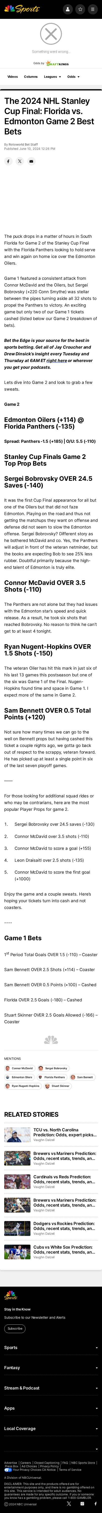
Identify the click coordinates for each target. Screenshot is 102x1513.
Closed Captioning (46, 1463)
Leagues (50, 77)
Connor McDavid (22, 1068)
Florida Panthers (55, 1077)
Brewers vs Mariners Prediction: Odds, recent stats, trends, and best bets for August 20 (64, 1156)
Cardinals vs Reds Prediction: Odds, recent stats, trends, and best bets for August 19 (64, 1179)
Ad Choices (29, 1466)
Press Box (12, 1466)
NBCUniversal (31, 1477)
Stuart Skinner (60, 1086)
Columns (31, 77)
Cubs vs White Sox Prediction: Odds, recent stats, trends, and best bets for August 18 (64, 1250)
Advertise (10, 1463)
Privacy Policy (49, 1466)
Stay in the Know (17, 1309)
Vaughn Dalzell (44, 1140)
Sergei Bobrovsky (56, 1068)
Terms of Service (70, 1470)
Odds (71, 77)
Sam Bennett (85, 1077)
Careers (25, 1463)
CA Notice (49, 1470)
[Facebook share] (8, 161)
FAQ (65, 1463)
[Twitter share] (20, 161)
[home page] (22, 9)
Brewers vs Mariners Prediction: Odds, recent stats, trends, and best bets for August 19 (64, 1203)
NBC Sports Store (83, 1463)
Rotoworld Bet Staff (23, 144)
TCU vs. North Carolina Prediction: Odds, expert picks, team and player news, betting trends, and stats (64, 1132)
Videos (12, 77)
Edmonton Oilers (22, 1077)
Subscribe (15, 1328)
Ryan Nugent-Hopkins (25, 1086)
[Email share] (31, 161)
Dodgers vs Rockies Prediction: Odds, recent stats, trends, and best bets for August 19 (64, 1226)
